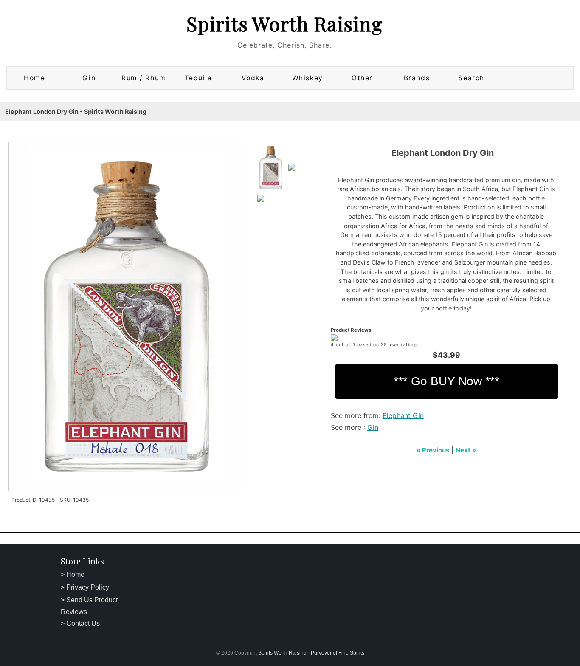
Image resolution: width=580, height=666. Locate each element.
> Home (72, 574)
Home (34, 78)
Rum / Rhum (143, 78)
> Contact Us (80, 623)
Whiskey (307, 78)
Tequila (198, 78)
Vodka (253, 78)
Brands (417, 78)
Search (471, 78)
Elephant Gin (403, 415)
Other (362, 78)
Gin (89, 78)
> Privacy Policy (85, 587)
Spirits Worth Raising (284, 23)
